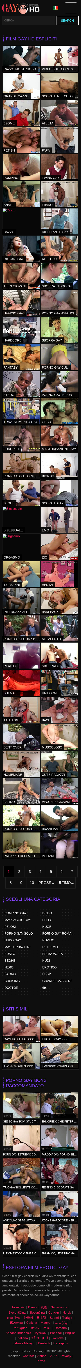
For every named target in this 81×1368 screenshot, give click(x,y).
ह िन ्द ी (40, 1338)
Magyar (46, 1322)
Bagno (10, 974)
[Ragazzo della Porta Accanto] (21, 845)
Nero (9, 967)
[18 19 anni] (21, 574)
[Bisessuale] (21, 520)
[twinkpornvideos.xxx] (59, 1056)
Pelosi (10, 926)
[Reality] (21, 656)
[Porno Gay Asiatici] (59, 303)
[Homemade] (21, 764)
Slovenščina (17, 1312)
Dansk (32, 1307)
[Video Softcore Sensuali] (59, 59)
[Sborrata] (59, 656)
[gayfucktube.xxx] (21, 1029)
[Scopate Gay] (59, 493)
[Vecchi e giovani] (59, 791)
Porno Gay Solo (18, 933)
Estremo (50, 947)
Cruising (12, 981)
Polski (47, 1328)
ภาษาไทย (13, 1317)
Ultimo (64, 883)
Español (56, 1333)
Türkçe (67, 1317)
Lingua (57, 8)
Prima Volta (52, 954)
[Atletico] (59, 249)
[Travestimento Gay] (21, 411)
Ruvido (48, 940)
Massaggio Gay (17, 920)
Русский (41, 1333)
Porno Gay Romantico (59, 933)
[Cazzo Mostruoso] (21, 59)
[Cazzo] (21, 221)
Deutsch (44, 1343)
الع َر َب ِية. (62, 1322)
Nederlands (59, 1307)
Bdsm (46, 974)
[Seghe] (21, 493)
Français (18, 1307)
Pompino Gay (15, 913)
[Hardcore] (21, 330)
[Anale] (21, 194)
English (70, 1333)
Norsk (67, 1312)
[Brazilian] (59, 818)
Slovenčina (37, 1312)
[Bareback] (59, 601)
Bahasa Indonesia (18, 1333)
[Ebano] (59, 194)
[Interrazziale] (21, 601)
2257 (53, 1356)
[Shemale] (21, 683)
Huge (46, 926)
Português (20, 1328)
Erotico (49, 967)
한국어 (28, 1317)
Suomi (54, 1317)
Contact (28, 1356)
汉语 (44, 1307)
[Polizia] (59, 845)
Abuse (41, 1356)
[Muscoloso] (59, 737)
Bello (47, 920)
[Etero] (21, 384)
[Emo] (59, 520)
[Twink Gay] (59, 167)
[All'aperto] (59, 628)
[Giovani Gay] (21, 249)
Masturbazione (18, 947)
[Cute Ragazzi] (59, 764)
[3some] (21, 113)
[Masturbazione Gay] (59, 438)
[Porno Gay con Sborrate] (21, 628)
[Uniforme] (59, 683)
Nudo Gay (12, 940)
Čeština (31, 1322)
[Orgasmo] (21, 547)
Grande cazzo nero (59, 981)
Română (61, 1328)
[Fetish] (21, 140)
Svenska (58, 1338)
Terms (40, 1361)
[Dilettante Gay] (59, 221)
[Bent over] (21, 737)
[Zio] (59, 547)
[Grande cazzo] (21, 86)
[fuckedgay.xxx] (59, 1029)
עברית (35, 1328)
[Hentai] (59, 574)
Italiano (23, 1338)
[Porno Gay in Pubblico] (59, 384)
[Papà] (59, 140)
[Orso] (59, 411)
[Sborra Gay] (59, 330)
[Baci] (59, 710)
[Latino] (21, 791)
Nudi (46, 960)
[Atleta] (59, 113)
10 (32, 883)
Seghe (9, 960)
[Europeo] (21, 438)
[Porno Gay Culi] (59, 357)
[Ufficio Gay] (21, 303)
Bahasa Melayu (23, 1343)
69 (44, 987)
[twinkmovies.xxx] (21, 1056)
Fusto (9, 954)
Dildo (47, 913)
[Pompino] (21, 167)
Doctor (11, 987)
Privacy (66, 1356)
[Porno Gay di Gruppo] (21, 466)
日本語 (41, 1317)
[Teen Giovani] (21, 276)
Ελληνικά (16, 1322)
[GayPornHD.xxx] (21, 8)
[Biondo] (59, 466)
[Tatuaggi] (21, 710)
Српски (53, 1312)
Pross (44, 883)
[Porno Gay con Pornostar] (21, 818)
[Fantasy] (21, 357)
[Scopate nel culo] (59, 86)
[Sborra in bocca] (59, 276)
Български (61, 1343)
